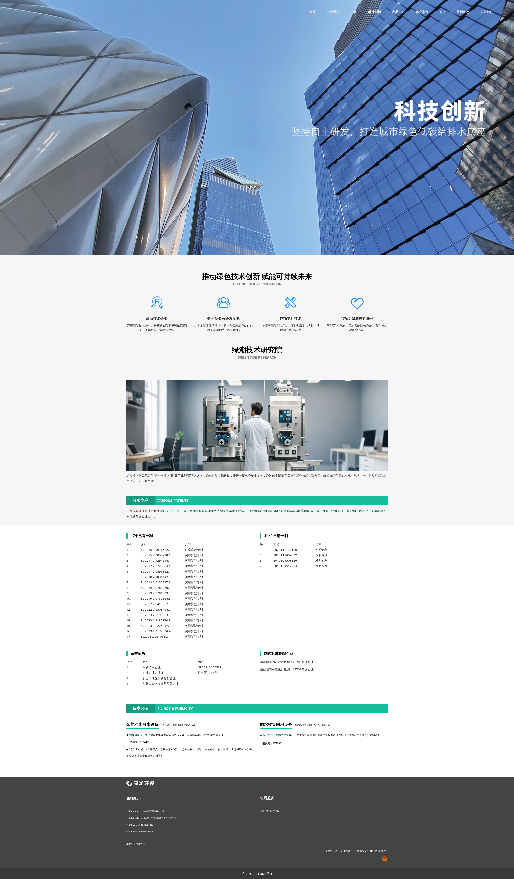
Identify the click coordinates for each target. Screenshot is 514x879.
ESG (354, 12)
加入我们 (486, 12)
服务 (442, 12)
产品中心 (398, 12)
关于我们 (333, 12)
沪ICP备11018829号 (344, 850)
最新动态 (463, 12)
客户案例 (422, 12)
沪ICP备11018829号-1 (257, 874)
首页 (313, 12)
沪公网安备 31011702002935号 (371, 850)
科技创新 (374, 12)
